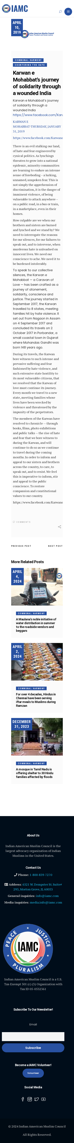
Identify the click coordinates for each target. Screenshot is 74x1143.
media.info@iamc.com (46, 902)
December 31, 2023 (22, 724)
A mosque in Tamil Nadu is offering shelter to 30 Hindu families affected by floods (34, 773)
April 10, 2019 (17, 27)
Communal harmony (28, 60)
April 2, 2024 (17, 651)
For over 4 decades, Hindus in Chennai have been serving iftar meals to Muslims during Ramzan (36, 699)
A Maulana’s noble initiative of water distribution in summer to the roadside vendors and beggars (36, 624)
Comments (23, 522)
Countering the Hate (30, 65)
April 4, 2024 (17, 576)
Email (33, 1024)
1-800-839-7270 (41, 875)
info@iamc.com (47, 896)
